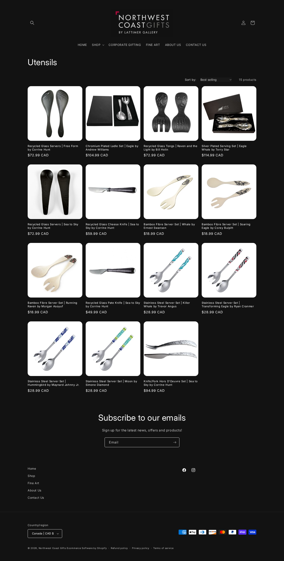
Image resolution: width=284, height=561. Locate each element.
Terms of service (163, 548)
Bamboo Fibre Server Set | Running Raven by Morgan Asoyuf (52, 304)
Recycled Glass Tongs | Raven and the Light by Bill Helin (171, 147)
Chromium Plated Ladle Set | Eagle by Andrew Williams (112, 147)
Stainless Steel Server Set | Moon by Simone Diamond (111, 383)
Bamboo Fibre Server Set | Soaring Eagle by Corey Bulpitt (226, 226)
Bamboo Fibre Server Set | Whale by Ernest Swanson (169, 226)
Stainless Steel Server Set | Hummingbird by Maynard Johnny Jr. (53, 383)
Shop (31, 476)
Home (32, 468)
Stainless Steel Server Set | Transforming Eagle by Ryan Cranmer (228, 304)
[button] (32, 22)
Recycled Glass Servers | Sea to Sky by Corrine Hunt (53, 226)
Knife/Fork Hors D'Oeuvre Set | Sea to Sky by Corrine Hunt (171, 383)
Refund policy (119, 548)
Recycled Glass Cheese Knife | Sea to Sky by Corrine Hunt (112, 226)
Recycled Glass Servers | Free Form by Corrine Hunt (53, 147)
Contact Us (36, 497)
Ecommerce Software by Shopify (87, 548)
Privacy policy (140, 548)
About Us (34, 490)
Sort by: (190, 79)
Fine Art (33, 483)
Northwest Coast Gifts (52, 548)
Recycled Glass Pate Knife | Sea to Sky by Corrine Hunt (113, 304)
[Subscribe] (174, 442)
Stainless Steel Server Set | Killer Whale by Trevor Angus (167, 304)
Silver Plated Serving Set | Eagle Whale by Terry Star (224, 147)
